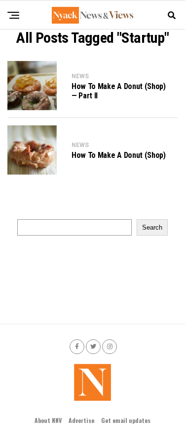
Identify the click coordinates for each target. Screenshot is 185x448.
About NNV (48, 420)
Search (152, 227)
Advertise (81, 420)
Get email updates (125, 420)
